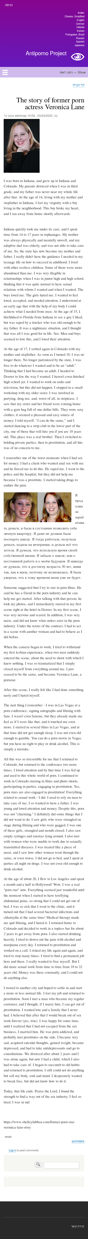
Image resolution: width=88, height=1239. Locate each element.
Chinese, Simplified (74, 16)
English (80, 20)
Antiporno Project (46, 53)
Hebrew (80, 27)
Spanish (80, 41)
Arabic (81, 12)
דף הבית (78, 84)
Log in (12, 1150)
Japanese (79, 45)
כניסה (9, 4)
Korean (80, 30)
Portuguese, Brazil (74, 34)
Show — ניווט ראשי (73, 72)
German (80, 23)
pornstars (78, 1141)
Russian (80, 38)
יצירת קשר (77, 1226)
